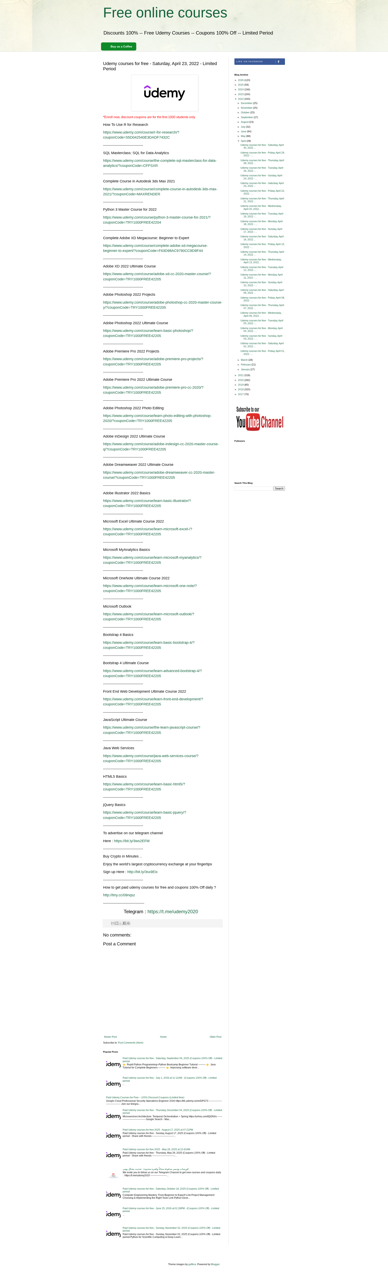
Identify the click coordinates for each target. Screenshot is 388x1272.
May (243, 136)
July (243, 126)
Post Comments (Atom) (130, 1042)
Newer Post (110, 1036)
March (244, 360)
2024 (241, 89)
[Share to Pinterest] (128, 923)
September (247, 117)
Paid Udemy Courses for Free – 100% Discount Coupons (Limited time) (145, 1097)
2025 (241, 84)
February (246, 364)
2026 (241, 80)
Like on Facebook (249, 61)
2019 (241, 384)
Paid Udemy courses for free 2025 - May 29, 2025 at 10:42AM (156, 1149)
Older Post (215, 1036)
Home (163, 1036)
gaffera (192, 1264)
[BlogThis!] (117, 923)
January (245, 369)
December (247, 103)
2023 (241, 94)
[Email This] (113, 923)
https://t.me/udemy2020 (173, 911)
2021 (241, 375)
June (244, 131)
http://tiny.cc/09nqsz (119, 895)
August (245, 122)
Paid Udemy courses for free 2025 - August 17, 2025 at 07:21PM (158, 1129)
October (245, 112)
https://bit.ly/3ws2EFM (132, 841)
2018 (241, 389)
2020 (241, 380)
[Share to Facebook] (124, 923)
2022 (241, 99)
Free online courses (165, 12)
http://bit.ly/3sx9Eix (142, 872)
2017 (241, 394)
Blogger (215, 1264)
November (247, 107)
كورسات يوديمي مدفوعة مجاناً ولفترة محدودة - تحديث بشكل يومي (156, 1169)
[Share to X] (121, 923)
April (244, 141)
